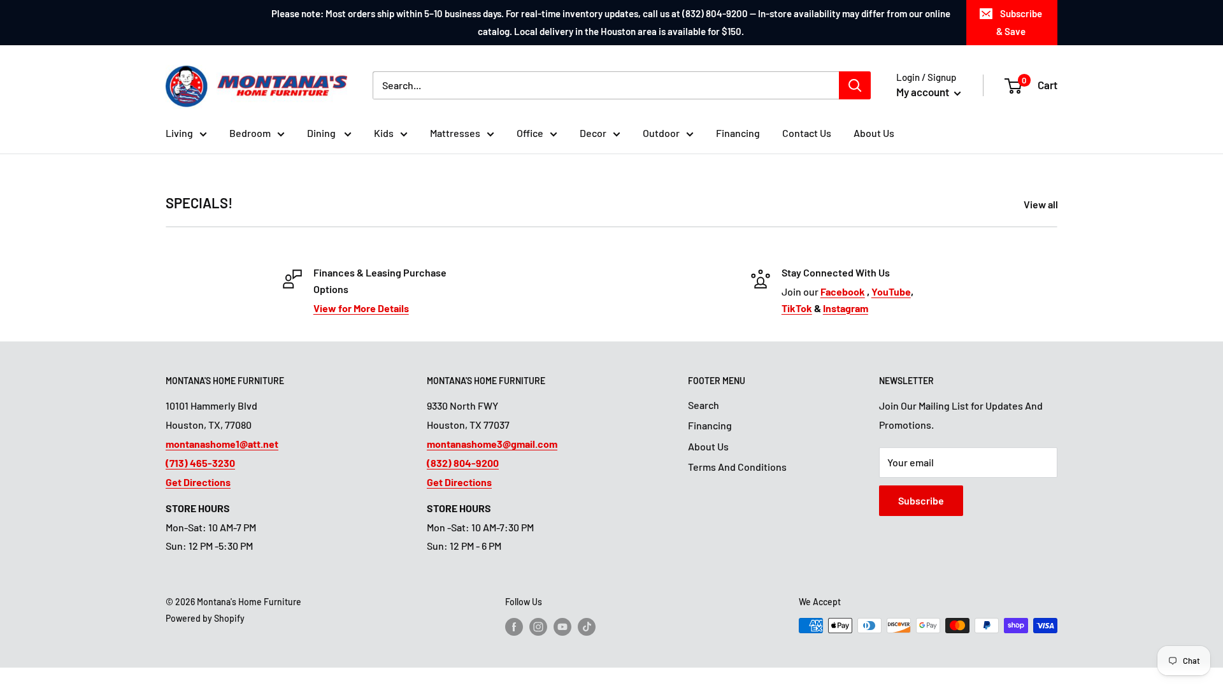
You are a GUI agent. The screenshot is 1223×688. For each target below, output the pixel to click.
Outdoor (661, 133)
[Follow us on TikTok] (587, 627)
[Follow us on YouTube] (562, 627)
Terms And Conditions (737, 467)
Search (703, 405)
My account (923, 91)
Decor (593, 133)
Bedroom (250, 133)
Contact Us (806, 133)
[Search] (855, 85)
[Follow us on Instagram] (538, 627)
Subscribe (921, 500)
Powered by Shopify (205, 618)
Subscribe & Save (1019, 22)
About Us (874, 133)
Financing (738, 133)
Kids (384, 133)
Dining (322, 133)
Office (530, 133)
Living (179, 133)
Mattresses (455, 133)
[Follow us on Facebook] (514, 627)
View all (1042, 204)
